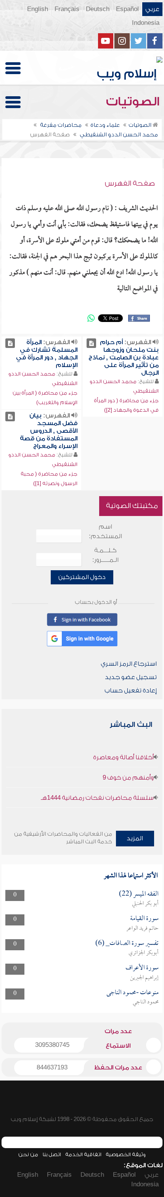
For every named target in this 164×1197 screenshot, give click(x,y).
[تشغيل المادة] (91, 343)
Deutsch (97, 9)
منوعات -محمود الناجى (132, 992)
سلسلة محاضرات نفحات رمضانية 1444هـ (97, 797)
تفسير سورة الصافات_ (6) (127, 943)
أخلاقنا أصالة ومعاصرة (123, 757)
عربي (152, 9)
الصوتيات (134, 101)
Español (127, 9)
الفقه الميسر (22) (139, 894)
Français (67, 9)
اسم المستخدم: (105, 531)
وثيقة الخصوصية (126, 1154)
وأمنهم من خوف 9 (128, 777)
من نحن (28, 1154)
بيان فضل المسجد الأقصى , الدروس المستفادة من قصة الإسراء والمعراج (48, 431)
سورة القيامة (144, 918)
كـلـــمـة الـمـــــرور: (105, 555)
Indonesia (145, 22)
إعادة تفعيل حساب (131, 690)
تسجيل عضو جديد (131, 677)
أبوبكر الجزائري (144, 953)
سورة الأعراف (142, 968)
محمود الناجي (146, 1002)
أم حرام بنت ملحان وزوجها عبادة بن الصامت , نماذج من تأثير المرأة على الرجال (123, 357)
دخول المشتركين (82, 577)
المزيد (135, 838)
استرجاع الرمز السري (129, 663)
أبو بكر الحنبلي (145, 904)
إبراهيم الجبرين (144, 978)
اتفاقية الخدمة (83, 1154)
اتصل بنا (51, 1154)
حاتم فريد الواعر (142, 928)
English (37, 9)
